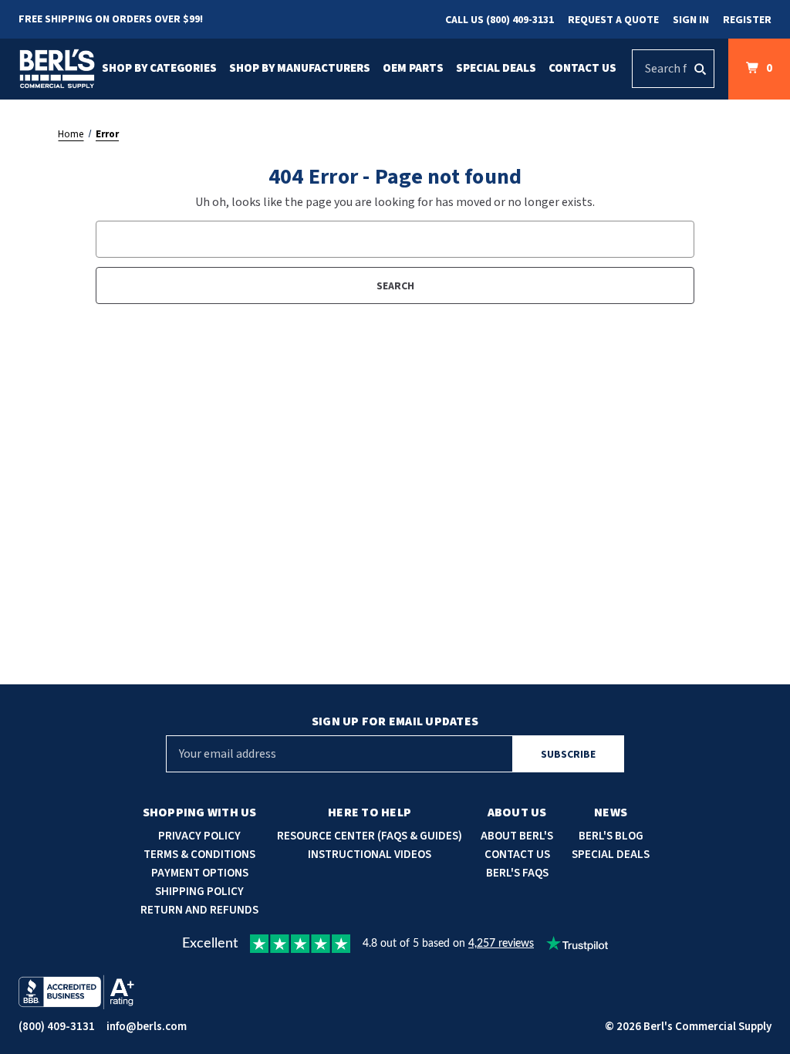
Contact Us (582, 68)
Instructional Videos (369, 854)
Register (747, 20)
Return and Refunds (199, 910)
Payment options (199, 873)
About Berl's (517, 836)
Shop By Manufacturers (299, 68)
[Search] (700, 68)
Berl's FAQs (517, 873)
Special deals (611, 854)
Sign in (691, 20)
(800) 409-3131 (57, 1027)
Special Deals (496, 68)
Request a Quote (613, 20)
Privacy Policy (199, 836)
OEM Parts (413, 68)
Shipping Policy (199, 891)
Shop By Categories (159, 68)
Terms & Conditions (199, 854)
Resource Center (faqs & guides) (369, 836)
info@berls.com (146, 1027)
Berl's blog (611, 836)
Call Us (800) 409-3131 (499, 20)
